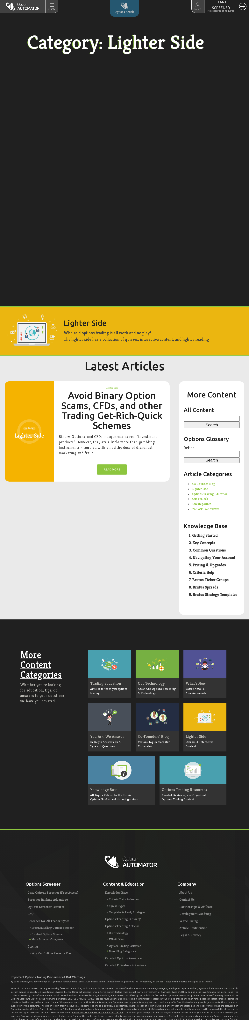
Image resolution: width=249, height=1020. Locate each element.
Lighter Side (112, 387)
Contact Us (187, 899)
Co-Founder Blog (203, 484)
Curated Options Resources (123, 958)
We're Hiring (188, 921)
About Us (185, 892)
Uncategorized (201, 504)
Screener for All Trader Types (48, 921)
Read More (112, 469)
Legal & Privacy (190, 935)
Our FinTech (200, 499)
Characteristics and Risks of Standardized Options (97, 1012)
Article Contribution (193, 928)
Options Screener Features (46, 907)
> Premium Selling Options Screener (52, 927)
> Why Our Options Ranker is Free (51, 953)
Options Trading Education (210, 494)
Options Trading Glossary (123, 919)
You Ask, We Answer (205, 509)
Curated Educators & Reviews (125, 965)
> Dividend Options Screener (47, 934)
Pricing (33, 946)
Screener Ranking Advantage (48, 899)
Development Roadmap (195, 914)
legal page (165, 981)
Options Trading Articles (122, 926)
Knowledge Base (116, 892)
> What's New (115, 939)
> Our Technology (117, 933)
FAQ (30, 914)
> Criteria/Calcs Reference (123, 899)
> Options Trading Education (124, 946)
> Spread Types (116, 906)
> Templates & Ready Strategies (126, 912)
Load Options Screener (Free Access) (53, 892)
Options (78, 436)
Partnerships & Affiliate (195, 907)
